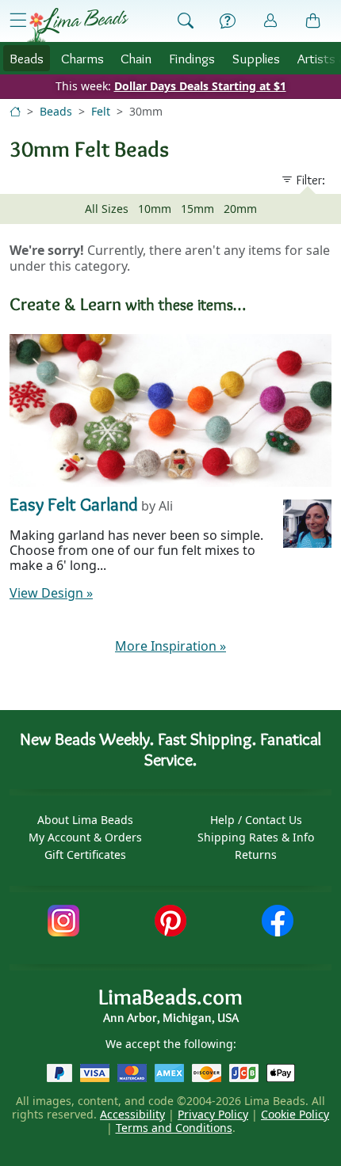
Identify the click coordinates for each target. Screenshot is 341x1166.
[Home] (15, 111)
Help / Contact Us (256, 819)
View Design (51, 593)
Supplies (256, 58)
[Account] (270, 21)
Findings (192, 58)
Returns (256, 854)
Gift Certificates (85, 854)
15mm (197, 208)
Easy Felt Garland (74, 503)
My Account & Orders (85, 837)
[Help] (228, 21)
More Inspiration (170, 646)
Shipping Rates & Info (255, 837)
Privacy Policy (213, 1114)
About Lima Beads (85, 819)
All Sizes (106, 208)
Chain (136, 58)
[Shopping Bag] (313, 21)
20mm (240, 208)
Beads (27, 58)
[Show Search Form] (185, 21)
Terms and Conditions (174, 1127)
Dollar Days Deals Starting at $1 (200, 85)
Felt (100, 111)
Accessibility (132, 1114)
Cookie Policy (295, 1114)
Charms (82, 58)
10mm (154, 208)
